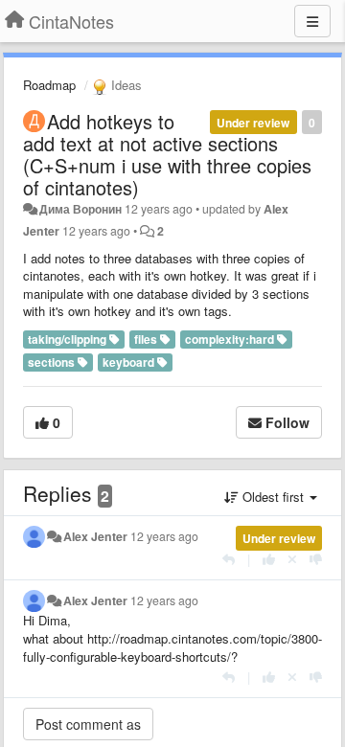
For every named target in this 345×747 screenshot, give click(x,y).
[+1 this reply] (269, 559)
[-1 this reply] (316, 559)
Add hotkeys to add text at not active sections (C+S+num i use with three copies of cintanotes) (167, 154)
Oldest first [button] (273, 496)
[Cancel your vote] (292, 559)
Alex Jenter (95, 536)
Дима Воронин (80, 208)
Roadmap (49, 85)
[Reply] (228, 559)
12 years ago (164, 536)
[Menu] (312, 21)
